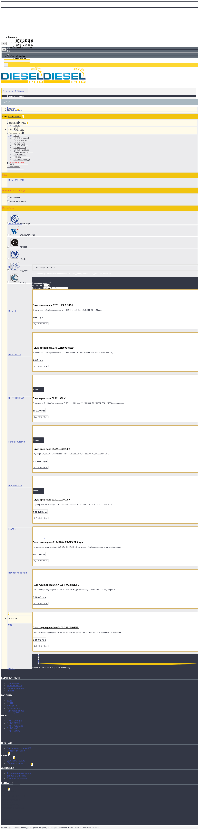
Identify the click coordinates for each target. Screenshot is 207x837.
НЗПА (16, 786)
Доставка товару (16, 761)
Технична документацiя (19, 773)
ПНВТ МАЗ (12, 728)
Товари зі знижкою (16, 776)
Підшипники (15, 485)
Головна (11, 108)
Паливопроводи (17, 572)
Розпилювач (13, 708)
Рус (8, 48)
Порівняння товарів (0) (41, 283)
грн (8, 54)
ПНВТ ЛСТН (14, 354)
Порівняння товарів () (19, 748)
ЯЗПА (16, 783)
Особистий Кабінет (16, 751)
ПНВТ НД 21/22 (16, 398)
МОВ (11, 625)
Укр (8, 51)
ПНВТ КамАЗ (14, 731)
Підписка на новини (17, 778)
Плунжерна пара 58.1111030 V (49, 398)
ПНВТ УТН (14, 310)
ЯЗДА (16, 780)
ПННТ (11, 668)
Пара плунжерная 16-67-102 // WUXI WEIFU (56, 627)
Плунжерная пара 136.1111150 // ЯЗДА (53, 348)
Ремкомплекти (16, 441)
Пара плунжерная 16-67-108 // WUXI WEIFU (56, 585)
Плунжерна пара (14, 110)
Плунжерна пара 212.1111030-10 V (51, 500)
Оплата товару (15, 763)
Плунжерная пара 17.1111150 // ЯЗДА (53, 305)
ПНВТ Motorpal (16, 179)
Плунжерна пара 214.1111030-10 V (51, 449)
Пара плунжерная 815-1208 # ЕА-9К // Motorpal (58, 542)
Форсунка (13, 712)
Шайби (12, 529)
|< (38, 655)
